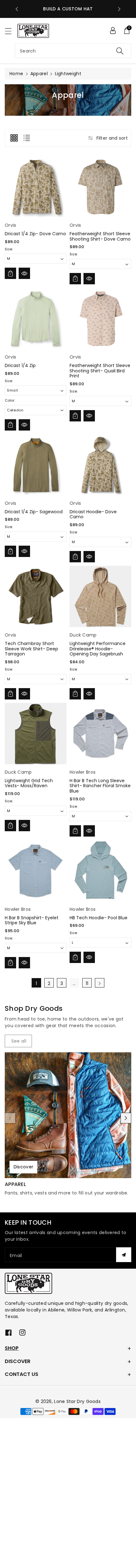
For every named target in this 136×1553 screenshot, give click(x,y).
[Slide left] (10, 1118)
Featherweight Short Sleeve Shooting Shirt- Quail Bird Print (100, 370)
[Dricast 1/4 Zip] (35, 318)
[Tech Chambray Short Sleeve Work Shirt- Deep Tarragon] (35, 596)
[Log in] (113, 30)
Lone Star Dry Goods (77, 1401)
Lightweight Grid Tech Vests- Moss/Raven (29, 783)
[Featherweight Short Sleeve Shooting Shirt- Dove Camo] (100, 186)
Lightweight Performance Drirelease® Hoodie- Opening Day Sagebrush (98, 648)
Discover (23, 1167)
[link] (18, 1041)
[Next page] (99, 983)
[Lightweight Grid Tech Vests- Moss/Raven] (35, 733)
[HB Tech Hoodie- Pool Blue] (100, 870)
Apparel (39, 73)
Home (16, 73)
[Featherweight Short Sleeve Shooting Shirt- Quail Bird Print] (100, 318)
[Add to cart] (10, 273)
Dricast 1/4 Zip (20, 365)
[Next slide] (119, 9)
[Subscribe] (123, 1254)
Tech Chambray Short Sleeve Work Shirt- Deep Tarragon (31, 648)
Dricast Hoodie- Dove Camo (93, 514)
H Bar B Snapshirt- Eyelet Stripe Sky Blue (32, 920)
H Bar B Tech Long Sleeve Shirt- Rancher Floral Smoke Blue (100, 785)
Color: (10, 400)
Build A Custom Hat (68, 9)
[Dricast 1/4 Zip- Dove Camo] (35, 186)
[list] (26, 138)
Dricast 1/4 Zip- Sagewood (34, 512)
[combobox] (73, 51)
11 (87, 983)
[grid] (14, 138)
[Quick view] (24, 273)
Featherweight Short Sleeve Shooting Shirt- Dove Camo (100, 236)
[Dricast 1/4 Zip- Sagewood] (35, 464)
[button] (11, 31)
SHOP (12, 1348)
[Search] (120, 51)
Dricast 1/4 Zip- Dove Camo (35, 234)
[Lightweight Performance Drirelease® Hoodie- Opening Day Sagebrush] (100, 596)
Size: (9, 249)
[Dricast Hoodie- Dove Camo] (100, 464)
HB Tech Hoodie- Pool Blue (98, 918)
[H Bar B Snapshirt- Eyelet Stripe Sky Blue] (35, 870)
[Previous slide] (17, 9)
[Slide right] (126, 1118)
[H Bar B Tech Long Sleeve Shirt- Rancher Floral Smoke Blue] (100, 733)
